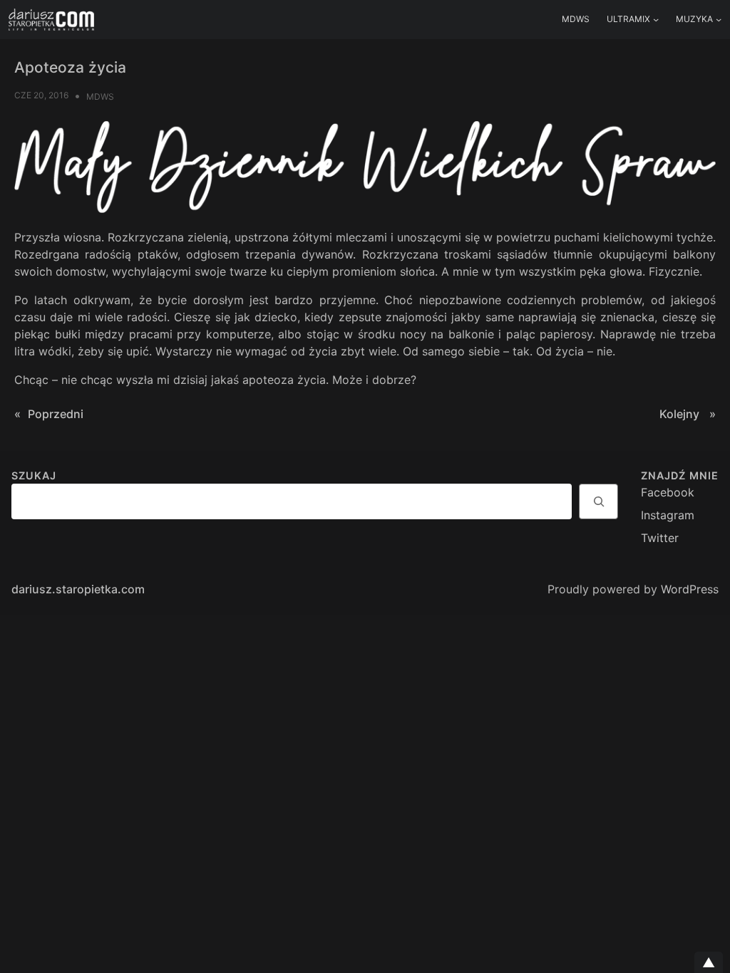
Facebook (667, 492)
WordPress (690, 589)
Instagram (667, 515)
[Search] (598, 501)
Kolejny (680, 414)
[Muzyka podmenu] (718, 19)
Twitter (660, 538)
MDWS (100, 96)
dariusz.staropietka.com (78, 589)
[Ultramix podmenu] (656, 19)
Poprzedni (55, 414)
